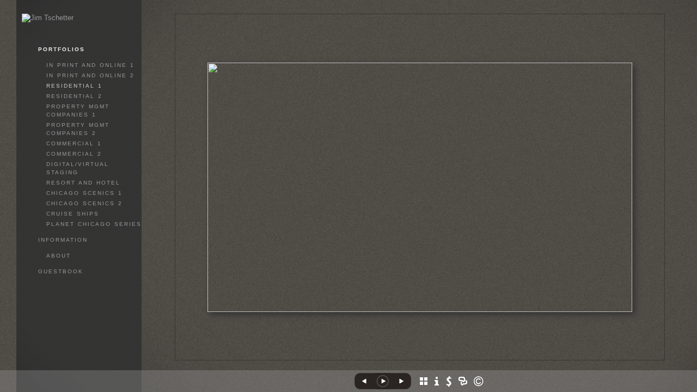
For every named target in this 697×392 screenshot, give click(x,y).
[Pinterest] (425, 358)
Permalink (465, 352)
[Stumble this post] (383, 358)
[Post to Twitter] (406, 358)
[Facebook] (394, 358)
